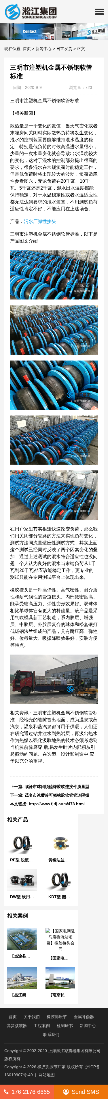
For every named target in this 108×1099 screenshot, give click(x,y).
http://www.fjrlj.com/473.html (57, 804)
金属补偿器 (84, 1016)
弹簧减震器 (17, 1025)
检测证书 (65, 1025)
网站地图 (47, 1075)
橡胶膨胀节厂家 (51, 1066)
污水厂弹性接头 (40, 221)
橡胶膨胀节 (57, 1016)
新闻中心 (43, 48)
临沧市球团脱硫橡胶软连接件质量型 (57, 786)
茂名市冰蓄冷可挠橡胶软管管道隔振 (57, 795)
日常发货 (64, 48)
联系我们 (51, 1034)
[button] (99, 11)
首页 (27, 48)
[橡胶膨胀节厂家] (28, 11)
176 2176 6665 (31, 1092)
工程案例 (42, 1025)
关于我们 (32, 1016)
